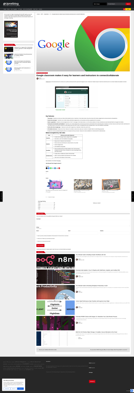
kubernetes (38, 366)
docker (18, 366)
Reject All (13, 388)
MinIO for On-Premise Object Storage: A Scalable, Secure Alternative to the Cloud (96, 332)
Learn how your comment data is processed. (61, 249)
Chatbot (9, 364)
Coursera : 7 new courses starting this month (110, 190)
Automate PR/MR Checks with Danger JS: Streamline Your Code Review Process (96, 316)
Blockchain (38, 362)
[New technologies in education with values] (87, 184)
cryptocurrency (37, 364)
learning (4, 368)
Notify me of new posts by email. (44, 241)
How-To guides (14, 9)
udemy (20, 369)
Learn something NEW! (27, 9)
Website (101, 230)
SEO (43, 368)
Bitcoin (32, 362)
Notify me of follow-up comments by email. (46, 238)
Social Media (8, 369)
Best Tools (35, 9)
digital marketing (12, 366)
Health (31, 366)
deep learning (6, 366)
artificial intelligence (20, 362)
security (39, 368)
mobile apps (26, 368)
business (5, 364)
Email (69, 230)
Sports (12, 369)
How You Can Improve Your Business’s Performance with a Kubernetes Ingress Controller (22, 62)
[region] (13, 385)
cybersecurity (42, 364)
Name (37, 230)
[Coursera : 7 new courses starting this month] (115, 184)
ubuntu (17, 369)
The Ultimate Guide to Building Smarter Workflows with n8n (91, 254)
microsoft (22, 368)
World (33, 369)
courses (31, 364)
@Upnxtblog (11, 3)
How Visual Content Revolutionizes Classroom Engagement (56, 190)
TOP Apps (20, 9)
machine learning (10, 368)
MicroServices (18, 368)
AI (7, 362)
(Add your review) (96, 203)
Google (27, 366)
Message (91, 372)
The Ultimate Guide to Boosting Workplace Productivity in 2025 (92, 285)
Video (23, 369)
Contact (40, 9)
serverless (4, 369)
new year (31, 368)
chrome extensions (18, 364)
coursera (25, 364)
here (60, 160)
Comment (38, 218)
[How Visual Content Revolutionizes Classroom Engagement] (59, 184)
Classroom (48, 81)
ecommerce (23, 366)
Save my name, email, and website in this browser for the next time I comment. (53, 235)
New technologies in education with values (81, 190)
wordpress (28, 369)
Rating (37, 227)
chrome (11, 364)
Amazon (9, 361)
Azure (29, 361)
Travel (15, 369)
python (36, 368)
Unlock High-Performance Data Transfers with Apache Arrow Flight (92, 301)
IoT (33, 366)
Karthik (79, 275)
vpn (24, 369)
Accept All (20, 388)
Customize (7, 388)
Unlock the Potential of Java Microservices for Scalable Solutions (23, 55)
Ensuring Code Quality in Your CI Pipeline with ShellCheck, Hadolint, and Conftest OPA (98, 270)
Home (5, 9)
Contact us (92, 381)
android (13, 361)
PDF (34, 368)
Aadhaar (4, 361)
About (8, 9)
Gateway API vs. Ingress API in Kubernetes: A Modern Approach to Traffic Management (23, 48)
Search (128, 4)
